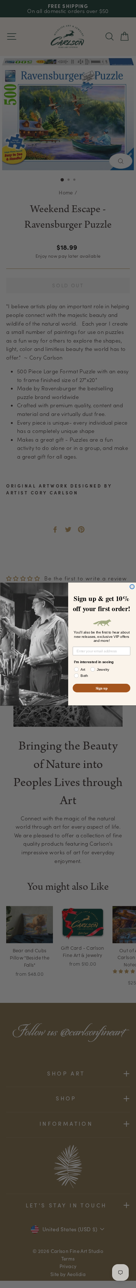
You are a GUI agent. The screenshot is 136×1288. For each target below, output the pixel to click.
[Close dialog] (132, 586)
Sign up (101, 687)
